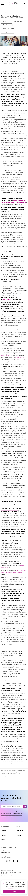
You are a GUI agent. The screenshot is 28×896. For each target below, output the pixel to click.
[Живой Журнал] (17, 861)
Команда (18, 835)
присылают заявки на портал (9, 510)
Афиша (3, 839)
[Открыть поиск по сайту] (25, 3)
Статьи (4, 8)
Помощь (3, 830)
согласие (10, 888)
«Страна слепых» (20, 357)
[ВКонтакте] (2, 861)
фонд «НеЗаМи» (6, 355)
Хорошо (14, 891)
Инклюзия (10, 8)
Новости (3, 835)
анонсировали (8, 299)
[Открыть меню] (2, 4)
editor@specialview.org (6, 852)
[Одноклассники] (14, 861)
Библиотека (19, 830)
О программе (5, 826)
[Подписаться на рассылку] (25, 806)
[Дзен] (10, 861)
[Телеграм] (6, 861)
